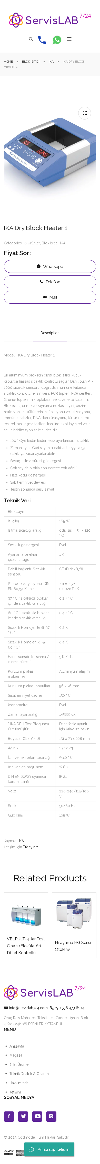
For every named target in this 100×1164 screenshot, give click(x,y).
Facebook (9, 1116)
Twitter (23, 1116)
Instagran (51, 1116)
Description (50, 333)
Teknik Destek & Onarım (29, 1074)
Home (8, 61)
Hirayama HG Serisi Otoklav (73, 946)
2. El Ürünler (19, 1064)
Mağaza (15, 1055)
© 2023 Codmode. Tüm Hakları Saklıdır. (36, 1137)
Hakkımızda (18, 1083)
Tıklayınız (30, 847)
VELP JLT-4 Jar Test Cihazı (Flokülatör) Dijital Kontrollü (26, 946)
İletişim (15, 1092)
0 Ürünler (32, 243)
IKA (51, 61)
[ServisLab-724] (50, 20)
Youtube (37, 1116)
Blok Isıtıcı (30, 61)
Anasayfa (16, 1046)
